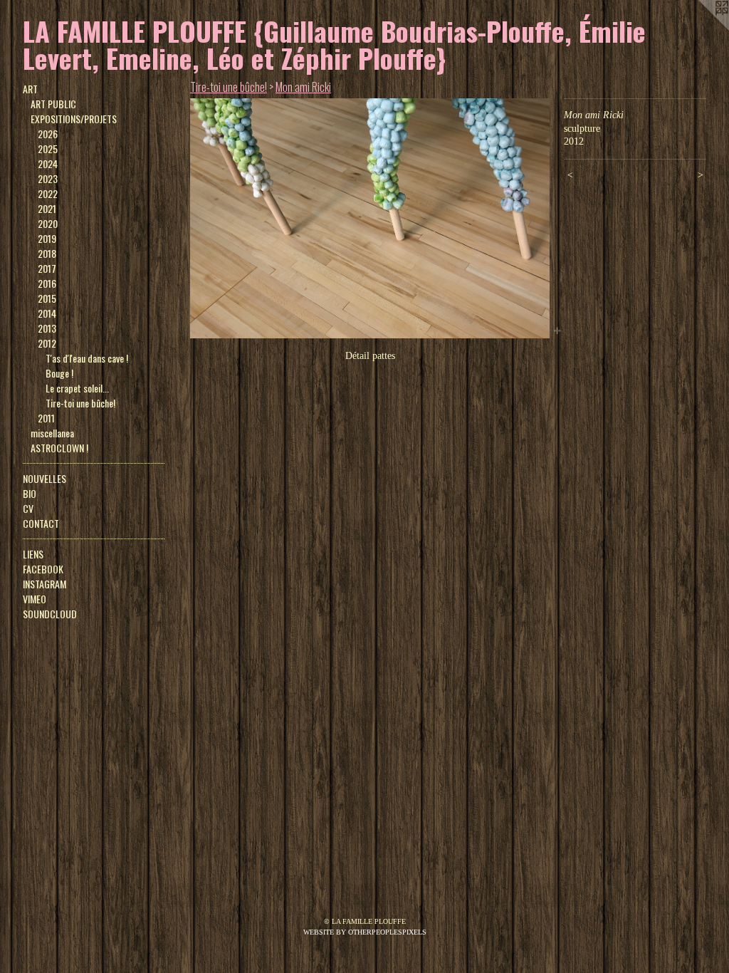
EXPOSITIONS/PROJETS (74, 118)
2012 (47, 342)
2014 (47, 313)
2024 (48, 163)
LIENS (33, 553)
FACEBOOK (43, 568)
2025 (48, 148)
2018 (47, 253)
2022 (48, 193)
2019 (47, 238)
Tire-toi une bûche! (80, 402)
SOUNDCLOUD (50, 613)
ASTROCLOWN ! (59, 447)
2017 (47, 268)
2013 (47, 328)
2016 (47, 283)
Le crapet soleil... (77, 387)
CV (28, 508)
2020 (48, 223)
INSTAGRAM (44, 583)
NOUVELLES (44, 478)
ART (30, 88)
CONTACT (41, 523)
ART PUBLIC (53, 103)
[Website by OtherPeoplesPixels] (700, 28)
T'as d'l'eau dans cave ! (87, 357)
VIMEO (34, 598)
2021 (47, 208)
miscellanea (52, 432)
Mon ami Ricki (303, 86)
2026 (48, 133)
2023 (48, 178)
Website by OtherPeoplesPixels (364, 932)
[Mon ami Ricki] (370, 218)
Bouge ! (59, 372)
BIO (29, 493)
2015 (47, 298)
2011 (46, 417)
